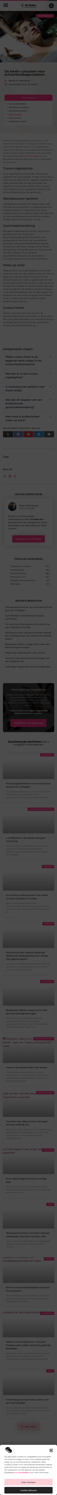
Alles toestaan (28, 1482)
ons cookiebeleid (21, 1472)
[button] (51, 1450)
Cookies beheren (28, 1490)
